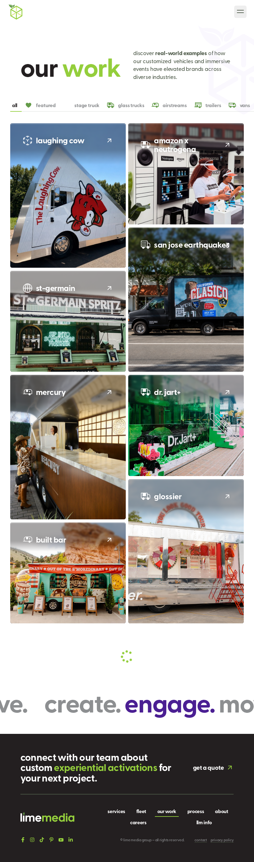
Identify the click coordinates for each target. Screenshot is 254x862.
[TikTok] (41, 839)
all (15, 105)
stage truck (86, 105)
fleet (141, 811)
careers (138, 822)
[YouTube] (61, 839)
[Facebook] (22, 839)
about (221, 811)
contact (201, 839)
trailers (213, 105)
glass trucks (131, 105)
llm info (204, 822)
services (116, 811)
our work (166, 811)
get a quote (208, 767)
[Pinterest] (51, 839)
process (195, 811)
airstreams (174, 105)
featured (46, 105)
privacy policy (222, 839)
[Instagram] (32, 839)
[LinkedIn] (70, 839)
